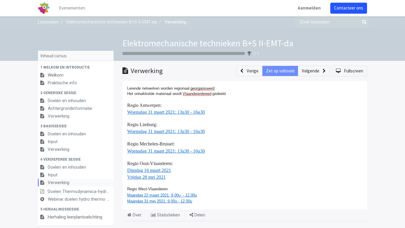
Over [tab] (136, 215)
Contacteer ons (348, 8)
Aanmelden (309, 8)
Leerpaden (48, 22)
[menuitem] (72, 8)
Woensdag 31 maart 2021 (151, 112)
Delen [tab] (199, 215)
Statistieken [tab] (168, 215)
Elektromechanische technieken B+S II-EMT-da (208, 43)
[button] (76, 67)
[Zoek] (363, 22)
